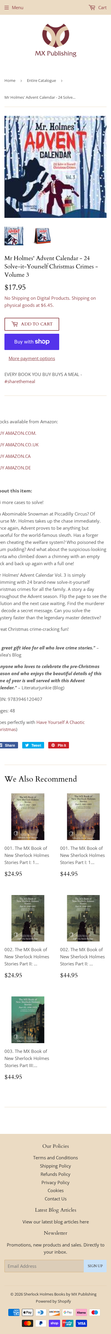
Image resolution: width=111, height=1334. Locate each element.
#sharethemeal (19, 381)
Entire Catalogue (41, 80)
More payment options (32, 358)
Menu (17, 7)
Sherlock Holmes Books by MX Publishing (60, 1294)
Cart (102, 7)
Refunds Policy (55, 1174)
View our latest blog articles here (55, 1222)
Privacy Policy (55, 1182)
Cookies (56, 1190)
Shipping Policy (55, 1166)
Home (9, 80)
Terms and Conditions (55, 1157)
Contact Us (56, 1199)
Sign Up (95, 1266)
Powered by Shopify (53, 1301)
